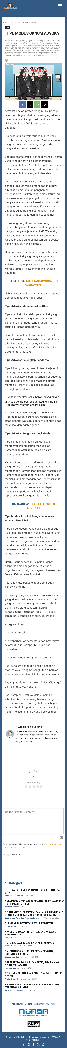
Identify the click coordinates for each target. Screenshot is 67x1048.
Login (6, 800)
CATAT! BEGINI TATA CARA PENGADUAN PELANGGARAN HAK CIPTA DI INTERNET (35, 903)
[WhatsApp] (37, 104)
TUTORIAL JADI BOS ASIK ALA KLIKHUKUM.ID (29, 943)
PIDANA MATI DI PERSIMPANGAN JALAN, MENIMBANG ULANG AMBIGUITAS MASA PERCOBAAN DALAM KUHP (34, 914)
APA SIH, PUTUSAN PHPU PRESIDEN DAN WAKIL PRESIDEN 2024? (30, 933)
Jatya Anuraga (12, 968)
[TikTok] (33, 1044)
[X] (30, 104)
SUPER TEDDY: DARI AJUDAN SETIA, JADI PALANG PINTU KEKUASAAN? (32, 964)
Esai (11, 23)
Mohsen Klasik (12, 906)
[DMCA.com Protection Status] (33, 1026)
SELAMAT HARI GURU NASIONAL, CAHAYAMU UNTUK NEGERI (33, 975)
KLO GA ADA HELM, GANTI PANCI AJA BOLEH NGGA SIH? (32, 892)
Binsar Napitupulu (14, 957)
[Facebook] (22, 104)
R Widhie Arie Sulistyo (18, 60)
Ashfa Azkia (11, 937)
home (5, 23)
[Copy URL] (44, 104)
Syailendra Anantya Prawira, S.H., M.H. (23, 918)
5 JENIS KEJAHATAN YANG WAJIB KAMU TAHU (29, 923)
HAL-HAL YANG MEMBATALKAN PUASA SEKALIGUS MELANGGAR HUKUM (32, 986)
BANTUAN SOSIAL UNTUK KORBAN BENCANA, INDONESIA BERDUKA (29, 953)
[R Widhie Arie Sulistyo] (7, 60)
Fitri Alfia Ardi (11, 979)
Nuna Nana (10, 926)
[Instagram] (28, 1044)
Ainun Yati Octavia (14, 895)
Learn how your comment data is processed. (32, 845)
